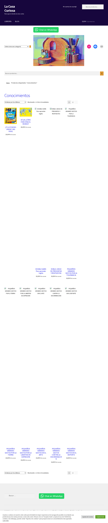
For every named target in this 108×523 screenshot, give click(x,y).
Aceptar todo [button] (100, 517)
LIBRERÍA (7, 21)
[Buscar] (102, 73)
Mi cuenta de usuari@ (69, 7)
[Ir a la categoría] (30, 46)
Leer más (6, 521)
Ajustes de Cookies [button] (87, 517)
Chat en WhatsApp (48, 29)
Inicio (8, 83)
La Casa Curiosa (9, 8)
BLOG (17, 21)
